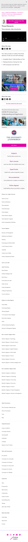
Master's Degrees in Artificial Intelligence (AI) (11, 362)
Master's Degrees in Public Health (9, 352)
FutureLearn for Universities (8, 459)
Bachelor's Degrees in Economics (9, 383)
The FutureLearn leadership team (9, 407)
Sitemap (3, 503)
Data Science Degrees (6, 318)
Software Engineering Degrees (8, 325)
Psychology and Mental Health (8, 243)
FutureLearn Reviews (6, 431)
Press (3, 414)
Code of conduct (5, 496)
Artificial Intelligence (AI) (7, 273)
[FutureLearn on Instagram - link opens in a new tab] (10, 535)
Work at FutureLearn (6, 410)
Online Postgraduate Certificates (9, 222)
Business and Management (7, 232)
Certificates (4, 438)
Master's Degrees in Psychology (8, 338)
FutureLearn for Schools (7, 469)
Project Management (6, 287)
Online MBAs (4, 304)
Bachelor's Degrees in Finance (8, 386)
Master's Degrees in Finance (8, 355)
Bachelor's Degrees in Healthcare (9, 373)
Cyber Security (5, 284)
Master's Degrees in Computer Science (10, 342)
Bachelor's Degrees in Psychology (9, 376)
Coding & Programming (7, 290)
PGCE (3, 321)
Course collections (6, 294)
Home (3, 12)
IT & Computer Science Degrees (8, 314)
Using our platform (6, 428)
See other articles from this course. (16, 21)
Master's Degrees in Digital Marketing (10, 349)
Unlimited (4, 441)
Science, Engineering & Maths (8, 256)
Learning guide (5, 434)
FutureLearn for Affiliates (7, 472)
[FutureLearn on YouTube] (16, 535)
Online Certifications (6, 202)
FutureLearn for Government (8, 465)
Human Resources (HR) (6, 280)
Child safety (4, 517)
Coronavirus (20, 12)
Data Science (4, 277)
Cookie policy (4, 493)
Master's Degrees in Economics (8, 359)
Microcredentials (5, 205)
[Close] (26, 1)
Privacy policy (5, 486)
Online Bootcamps (6, 208)
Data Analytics (5, 270)
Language (4, 249)
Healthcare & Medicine (11, 12)
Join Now (14, 145)
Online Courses (5, 198)
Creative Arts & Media (6, 253)
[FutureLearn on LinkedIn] (19, 535)
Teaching (3, 239)
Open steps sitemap (6, 506)
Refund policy (5, 489)
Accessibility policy (6, 500)
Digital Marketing (5, 267)
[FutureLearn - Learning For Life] (14, 538)
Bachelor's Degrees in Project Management (11, 390)
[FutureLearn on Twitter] (13, 535)
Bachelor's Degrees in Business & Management (11, 393)
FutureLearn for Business (7, 462)
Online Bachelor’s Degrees (7, 219)
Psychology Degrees (6, 308)
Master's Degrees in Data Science (9, 345)
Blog (3, 417)
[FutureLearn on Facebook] (8, 535)
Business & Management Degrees (9, 328)
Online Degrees (5, 212)
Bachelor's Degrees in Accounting (9, 379)
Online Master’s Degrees (7, 215)
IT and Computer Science (7, 246)
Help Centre (4, 520)
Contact (3, 524)
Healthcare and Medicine (7, 236)
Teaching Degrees (5, 311)
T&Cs (3, 483)
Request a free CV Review (7, 445)
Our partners (4, 455)
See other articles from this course (14, 103)
